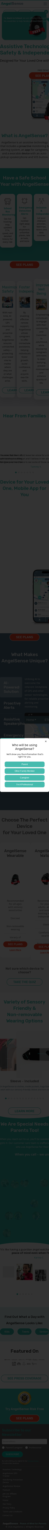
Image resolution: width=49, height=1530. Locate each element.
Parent (24, 764)
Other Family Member (24, 771)
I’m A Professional (24, 784)
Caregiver (24, 778)
